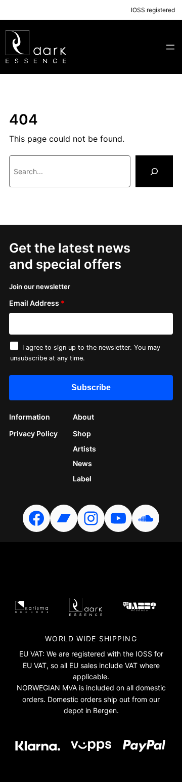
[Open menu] (170, 47)
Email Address (37, 303)
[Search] (154, 171)
